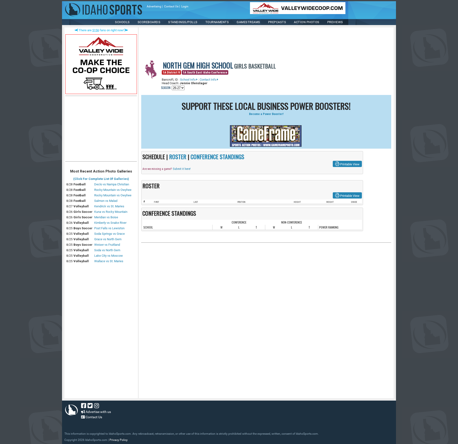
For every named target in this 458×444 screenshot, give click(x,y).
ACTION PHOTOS (306, 22)
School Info (188, 79)
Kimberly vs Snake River (110, 223)
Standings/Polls (183, 22)
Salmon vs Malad (105, 201)
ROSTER (177, 156)
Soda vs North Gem (107, 250)
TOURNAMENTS (217, 22)
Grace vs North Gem (107, 239)
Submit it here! (182, 169)
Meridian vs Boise (106, 217)
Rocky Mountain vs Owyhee (112, 190)
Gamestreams (248, 22)
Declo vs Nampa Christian (111, 184)
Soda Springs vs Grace (109, 233)
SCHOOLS (122, 22)
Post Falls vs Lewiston (109, 228)
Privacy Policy (118, 440)
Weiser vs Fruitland (107, 244)
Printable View (349, 164)
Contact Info (208, 79)
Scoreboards (149, 22)
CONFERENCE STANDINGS (217, 156)
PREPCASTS (277, 22)
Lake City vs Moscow (108, 255)
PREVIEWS (335, 22)
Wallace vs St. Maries (108, 261)
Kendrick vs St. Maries (109, 206)
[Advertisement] (101, 130)
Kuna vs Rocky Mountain (110, 212)
